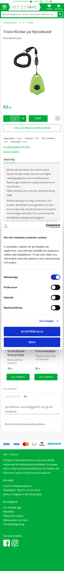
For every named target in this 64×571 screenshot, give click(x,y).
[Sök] (60, 14)
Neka (32, 342)
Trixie (24, 141)
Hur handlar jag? (12, 507)
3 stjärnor (12, 396)
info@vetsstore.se (21, 486)
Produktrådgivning (13, 524)
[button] (5, 6)
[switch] (55, 287)
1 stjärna (6, 396)
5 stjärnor (18, 396)
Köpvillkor (9, 511)
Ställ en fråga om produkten (32, 128)
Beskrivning (9, 159)
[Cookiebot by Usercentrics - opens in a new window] (46, 226)
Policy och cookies (13, 516)
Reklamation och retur (15, 520)
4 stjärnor (15, 396)
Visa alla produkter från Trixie (16, 147)
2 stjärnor (9, 396)
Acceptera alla (32, 331)
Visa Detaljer (46, 321)
